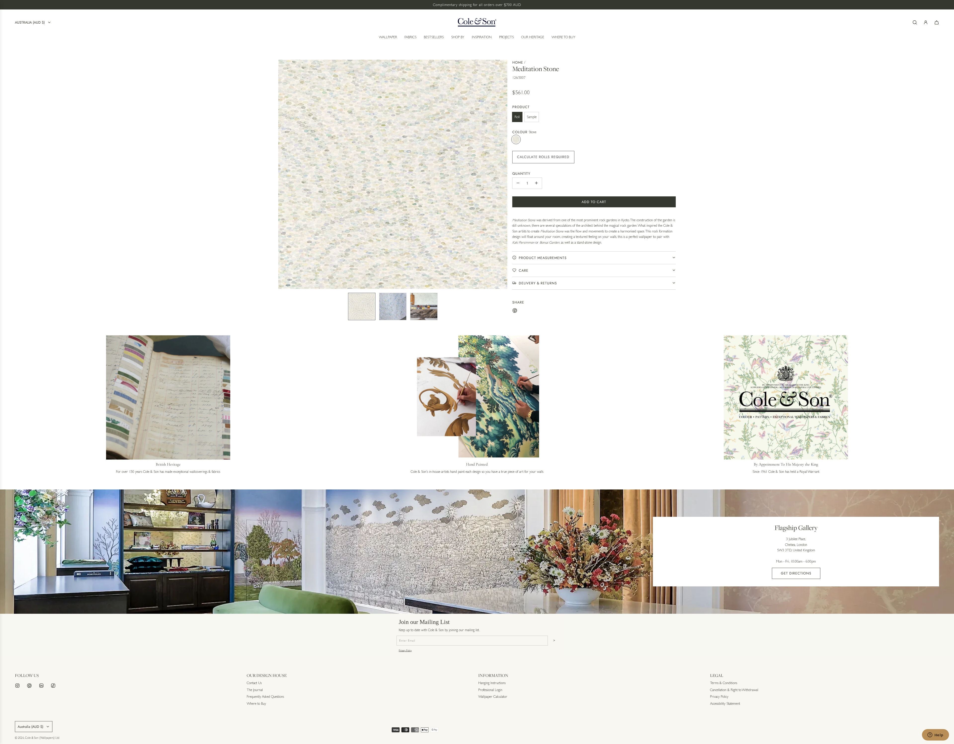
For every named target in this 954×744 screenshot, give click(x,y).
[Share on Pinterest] (514, 311)
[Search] (914, 22)
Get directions (796, 573)
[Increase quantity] (536, 182)
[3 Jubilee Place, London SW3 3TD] (477, 551)
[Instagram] (17, 685)
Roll (517, 117)
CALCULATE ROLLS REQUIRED (543, 156)
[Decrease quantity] (518, 182)
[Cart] (936, 22)
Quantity (521, 173)
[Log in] (925, 22)
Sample (532, 117)
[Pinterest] (29, 685)
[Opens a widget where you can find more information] (935, 735)
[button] (282, 174)
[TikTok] (53, 685)
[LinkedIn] (41, 685)
